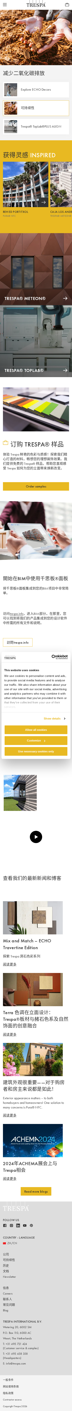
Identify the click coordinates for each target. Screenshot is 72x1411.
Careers (8, 1293)
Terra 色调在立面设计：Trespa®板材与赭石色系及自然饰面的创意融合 (35, 1019)
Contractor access (12, 1399)
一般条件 (8, 1379)
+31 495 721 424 (16, 1344)
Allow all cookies (36, 729)
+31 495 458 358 (17, 1353)
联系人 (7, 1299)
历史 (6, 1265)
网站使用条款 (11, 1386)
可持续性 (9, 1260)
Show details (52, 718)
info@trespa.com (16, 1363)
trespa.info (17, 614)
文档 (6, 1271)
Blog (5, 1310)
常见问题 (9, 1305)
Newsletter (9, 1276)
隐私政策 (8, 1393)
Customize (34, 740)
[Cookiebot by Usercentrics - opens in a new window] (52, 657)
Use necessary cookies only (36, 751)
